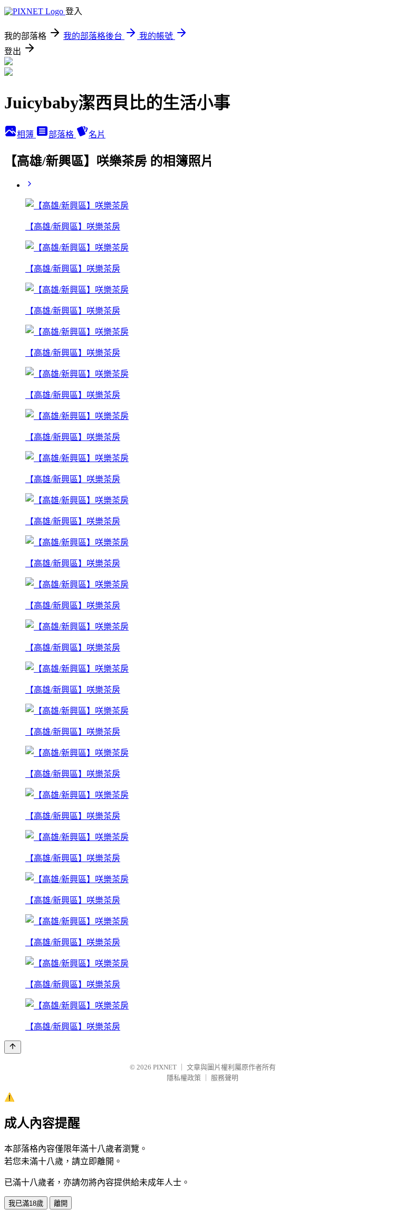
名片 (97, 134)
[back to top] (12, 1047)
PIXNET (165, 1067)
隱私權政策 (184, 1078)
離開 (61, 1203)
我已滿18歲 (25, 1203)
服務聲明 (224, 1078)
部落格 (62, 134)
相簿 (26, 134)
